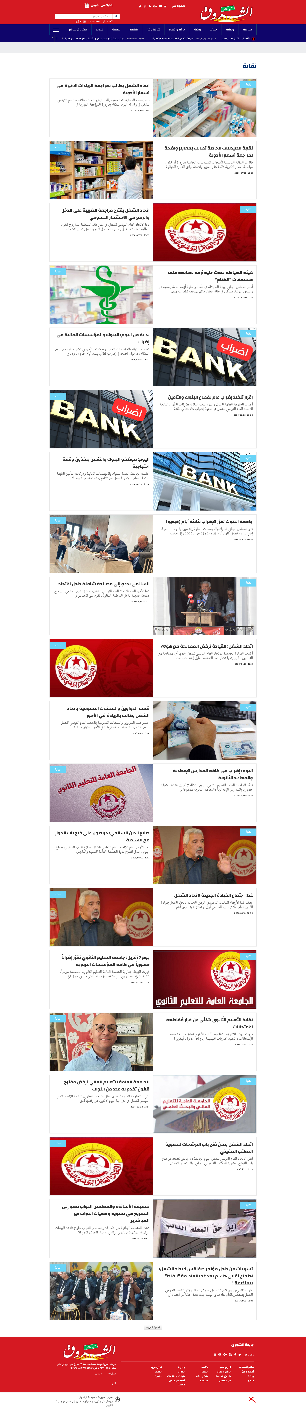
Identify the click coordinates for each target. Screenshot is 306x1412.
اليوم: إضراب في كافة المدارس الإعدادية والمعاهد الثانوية (213, 774)
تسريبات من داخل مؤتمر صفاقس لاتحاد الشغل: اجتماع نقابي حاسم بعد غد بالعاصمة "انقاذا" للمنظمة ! (206, 1276)
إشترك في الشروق (102, 5)
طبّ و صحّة (202, 1376)
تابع (114, 1383)
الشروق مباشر (78, 29)
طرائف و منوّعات (176, 1376)
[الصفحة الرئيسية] (228, 11)
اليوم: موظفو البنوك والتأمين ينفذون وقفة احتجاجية (106, 462)
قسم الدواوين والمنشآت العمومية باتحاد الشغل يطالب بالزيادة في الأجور (108, 712)
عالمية (116, 29)
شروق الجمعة (223, 1376)
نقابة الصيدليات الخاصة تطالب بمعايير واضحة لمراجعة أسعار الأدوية (208, 151)
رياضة (197, 29)
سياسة (247, 29)
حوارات (181, 1372)
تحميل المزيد (153, 1327)
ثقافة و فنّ (248, 1372)
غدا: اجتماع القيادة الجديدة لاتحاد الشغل (213, 895)
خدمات (158, 1372)
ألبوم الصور (225, 1367)
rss (150, 6)
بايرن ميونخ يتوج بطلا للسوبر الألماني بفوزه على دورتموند (172, 38)
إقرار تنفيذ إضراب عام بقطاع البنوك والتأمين (210, 397)
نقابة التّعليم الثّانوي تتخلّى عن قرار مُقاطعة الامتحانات (209, 1023)
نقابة (248, 85)
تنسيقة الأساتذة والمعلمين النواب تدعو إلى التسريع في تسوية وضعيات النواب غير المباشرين (105, 1213)
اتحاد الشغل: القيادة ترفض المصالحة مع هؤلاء (207, 646)
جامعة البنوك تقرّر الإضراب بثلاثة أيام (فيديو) (209, 522)
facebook (145, 6)
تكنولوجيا (156, 1367)
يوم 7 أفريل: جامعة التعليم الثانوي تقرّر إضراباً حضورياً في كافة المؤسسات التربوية (105, 961)
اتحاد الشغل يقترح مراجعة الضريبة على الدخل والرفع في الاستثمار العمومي (105, 213)
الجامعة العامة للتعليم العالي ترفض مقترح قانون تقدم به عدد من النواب (106, 1085)
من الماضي (225, 1381)
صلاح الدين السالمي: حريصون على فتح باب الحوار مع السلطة (102, 836)
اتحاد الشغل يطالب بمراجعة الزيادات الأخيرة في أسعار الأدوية (102, 89)
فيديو (99, 29)
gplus (155, 6)
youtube (160, 6)
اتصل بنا (78, 21)
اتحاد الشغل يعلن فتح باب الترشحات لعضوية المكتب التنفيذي (209, 1147)
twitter (140, 6)
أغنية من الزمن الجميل (177, 1383)
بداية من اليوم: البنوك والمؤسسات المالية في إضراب (102, 338)
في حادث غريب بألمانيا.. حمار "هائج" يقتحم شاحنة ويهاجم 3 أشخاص (78, 38)
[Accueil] (88, 1351)
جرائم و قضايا (177, 29)
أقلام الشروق (246, 1367)
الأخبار (246, 38)
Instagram (165, 6)
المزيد (56, 30)
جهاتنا (213, 29)
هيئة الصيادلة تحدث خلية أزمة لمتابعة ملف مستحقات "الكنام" (210, 276)
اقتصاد (133, 29)
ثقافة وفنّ (153, 29)
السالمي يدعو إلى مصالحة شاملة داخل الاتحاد (103, 584)
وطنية (230, 29)
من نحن (98, 1374)
